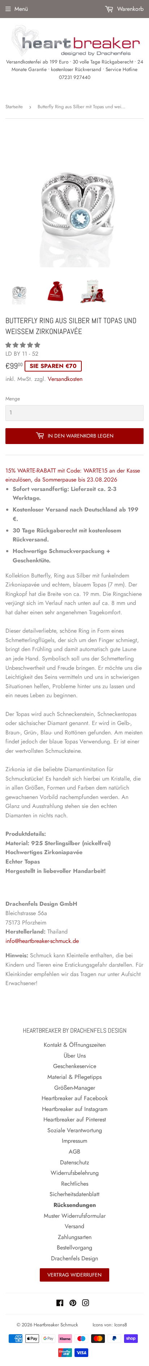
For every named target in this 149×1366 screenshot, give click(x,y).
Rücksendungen (75, 1205)
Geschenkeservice (74, 1066)
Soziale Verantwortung (74, 1130)
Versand (74, 1226)
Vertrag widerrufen (74, 1274)
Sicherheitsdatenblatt (74, 1194)
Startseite (14, 106)
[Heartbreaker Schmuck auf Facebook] (60, 1304)
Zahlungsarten (74, 1237)
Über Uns (75, 1055)
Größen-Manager (74, 1088)
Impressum (74, 1141)
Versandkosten (65, 379)
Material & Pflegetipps (74, 1077)
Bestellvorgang (74, 1247)
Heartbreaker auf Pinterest (74, 1119)
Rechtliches (74, 1184)
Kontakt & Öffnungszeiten (75, 1045)
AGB (74, 1151)
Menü (21, 9)
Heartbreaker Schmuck (56, 1324)
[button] (23, 345)
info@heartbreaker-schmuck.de (42, 941)
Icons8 (120, 1324)
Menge (12, 398)
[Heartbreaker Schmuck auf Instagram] (85, 1304)
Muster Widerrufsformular (75, 1216)
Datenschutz (74, 1162)
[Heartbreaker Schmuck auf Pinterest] (73, 1304)
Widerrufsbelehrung (75, 1173)
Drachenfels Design (74, 1258)
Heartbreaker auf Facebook (75, 1098)
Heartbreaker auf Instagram (74, 1109)
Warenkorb (129, 9)
